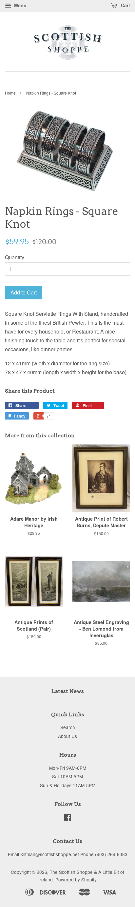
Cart (125, 5)
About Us (67, 736)
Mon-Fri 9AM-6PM (67, 768)
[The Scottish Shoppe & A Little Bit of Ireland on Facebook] (67, 818)
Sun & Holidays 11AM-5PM (67, 785)
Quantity (14, 257)
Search (67, 727)
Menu (20, 5)
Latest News (67, 691)
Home (10, 93)
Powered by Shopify (76, 879)
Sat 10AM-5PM (67, 776)
